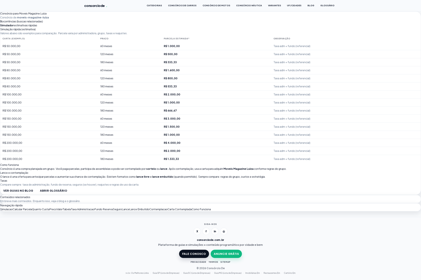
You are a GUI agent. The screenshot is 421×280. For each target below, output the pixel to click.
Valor (60, 209)
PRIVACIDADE (198, 262)
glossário (74, 201)
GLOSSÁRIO (327, 5)
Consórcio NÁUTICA (249, 5)
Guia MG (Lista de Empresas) (228, 273)
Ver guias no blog (18, 190)
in (215, 231)
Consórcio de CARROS (182, 5)
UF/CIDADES (294, 5)
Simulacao (6, 209)
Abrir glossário (53, 190)
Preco (53, 209)
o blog (60, 201)
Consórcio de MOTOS (216, 5)
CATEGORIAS (154, 5)
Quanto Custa (40, 209)
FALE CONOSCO (194, 253)
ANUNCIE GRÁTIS (226, 253)
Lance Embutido (139, 209)
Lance (125, 209)
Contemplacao (158, 209)
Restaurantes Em (272, 273)
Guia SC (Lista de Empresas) (197, 273)
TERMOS (213, 262)
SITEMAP (225, 262)
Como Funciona (201, 209)
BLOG (311, 5)
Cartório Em (290, 273)
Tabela (67, 209)
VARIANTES (274, 5)
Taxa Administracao (82, 209)
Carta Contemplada (180, 209)
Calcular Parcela (22, 209)
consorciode (95, 5)
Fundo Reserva (103, 209)
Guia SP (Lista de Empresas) (166, 273)
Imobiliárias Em (252, 273)
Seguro (117, 209)
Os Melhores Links (140, 273)
